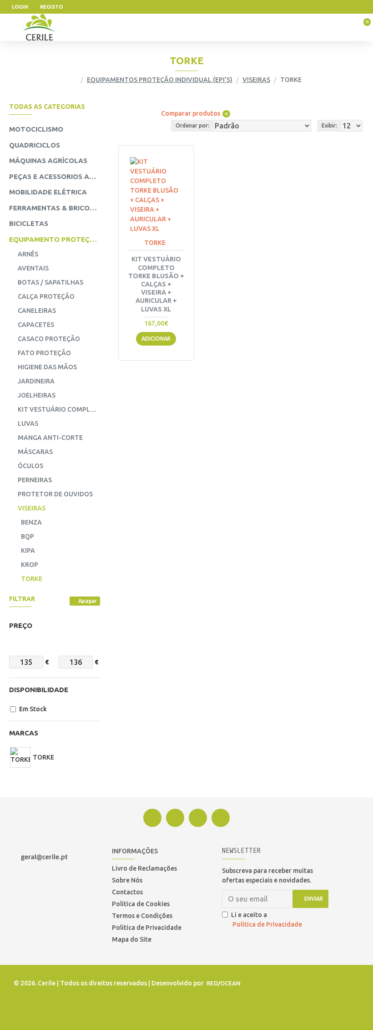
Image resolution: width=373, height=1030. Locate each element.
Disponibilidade (38, 689)
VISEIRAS (256, 79)
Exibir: (329, 125)
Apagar (87, 601)
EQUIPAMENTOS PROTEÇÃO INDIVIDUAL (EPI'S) (159, 79)
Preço (20, 625)
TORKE (155, 242)
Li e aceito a (266, 919)
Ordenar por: (192, 125)
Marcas (23, 733)
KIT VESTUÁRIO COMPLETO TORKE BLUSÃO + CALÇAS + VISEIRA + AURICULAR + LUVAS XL (156, 283)
